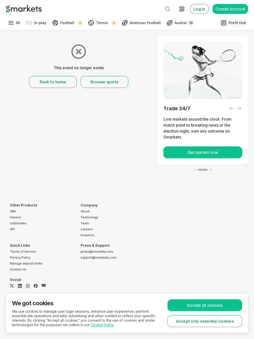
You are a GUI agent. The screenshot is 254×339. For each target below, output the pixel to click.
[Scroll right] (191, 23)
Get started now (202, 152)
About (85, 211)
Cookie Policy (102, 325)
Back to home (53, 81)
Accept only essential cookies (205, 321)
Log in (199, 8)
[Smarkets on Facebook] (36, 286)
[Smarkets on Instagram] (28, 286)
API (12, 229)
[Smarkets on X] (12, 286)
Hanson (15, 217)
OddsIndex (18, 223)
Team (85, 223)
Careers (87, 229)
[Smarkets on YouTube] (44, 286)
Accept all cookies (205, 305)
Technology (89, 217)
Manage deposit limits (26, 263)
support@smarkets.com (98, 257)
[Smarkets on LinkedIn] (20, 286)
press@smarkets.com (97, 251)
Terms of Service (23, 251)
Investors (88, 235)
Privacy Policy (20, 257)
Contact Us (18, 269)
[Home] (24, 9)
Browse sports (104, 81)
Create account (230, 8)
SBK (13, 211)
